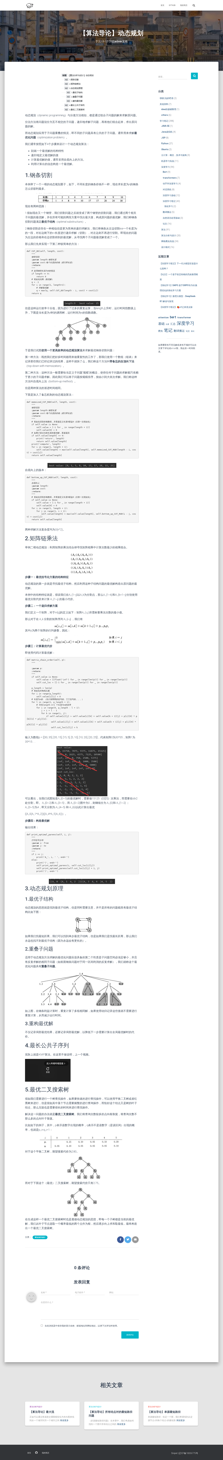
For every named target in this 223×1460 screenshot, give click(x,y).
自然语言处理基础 (171, 218)
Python (164, 143)
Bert (165, 172)
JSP (163, 138)
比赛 (167, 324)
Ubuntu (164, 149)
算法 (163, 229)
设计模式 (165, 247)
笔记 (168, 330)
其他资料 (164, 104)
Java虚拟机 (166, 132)
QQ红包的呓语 (166, 98)
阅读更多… (65, 1420)
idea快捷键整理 (168, 109)
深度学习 (165, 167)
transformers (170, 178)
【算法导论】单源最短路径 (164, 1412)
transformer (184, 317)
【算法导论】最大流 (42, 1412)
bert (173, 317)
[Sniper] (29, 5)
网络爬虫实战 (167, 241)
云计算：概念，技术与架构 (174, 155)
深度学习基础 (169, 195)
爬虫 (160, 331)
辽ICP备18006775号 (188, 1453)
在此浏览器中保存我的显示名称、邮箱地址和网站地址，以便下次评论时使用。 (82, 1326)
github (172, 5)
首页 (162, 5)
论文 (165, 223)
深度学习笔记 (169, 201)
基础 (161, 324)
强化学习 (168, 206)
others (164, 115)
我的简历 (183, 5)
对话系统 (167, 189)
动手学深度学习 (170, 183)
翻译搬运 (167, 212)
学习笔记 (164, 121)
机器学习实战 (167, 161)
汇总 (173, 323)
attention (163, 317)
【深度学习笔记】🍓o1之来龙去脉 (176, 307)
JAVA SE (165, 126)
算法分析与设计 (40, 1237)
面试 (192, 331)
